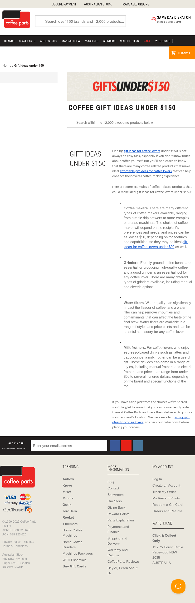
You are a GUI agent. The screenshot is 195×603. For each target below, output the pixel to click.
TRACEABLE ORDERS (135, 4)
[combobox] (80, 21)
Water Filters (129, 41)
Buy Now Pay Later (14, 559)
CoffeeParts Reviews (123, 561)
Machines (91, 41)
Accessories (48, 41)
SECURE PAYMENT (64, 4)
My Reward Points (166, 498)
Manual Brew (71, 41)
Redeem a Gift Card (167, 504)
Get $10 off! (13, 445)
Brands (9, 41)
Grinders (109, 41)
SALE (147, 41)
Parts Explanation (120, 520)
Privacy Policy (11, 541)
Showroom (115, 495)
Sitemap (29, 541)
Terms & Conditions (15, 546)
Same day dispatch (174, 17)
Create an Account (166, 485)
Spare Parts (27, 41)
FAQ (110, 482)
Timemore (70, 524)
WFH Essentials (74, 560)
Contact (113, 488)
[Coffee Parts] (16, 19)
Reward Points (118, 514)
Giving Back (116, 507)
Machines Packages (78, 553)
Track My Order (164, 492)
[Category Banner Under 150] (131, 86)
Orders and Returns (167, 511)
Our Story (114, 501)
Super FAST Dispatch (16, 563)
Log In (157, 479)
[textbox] (131, 123)
